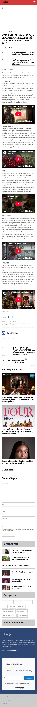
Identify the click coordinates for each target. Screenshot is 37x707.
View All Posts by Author (8, 338)
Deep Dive (19, 602)
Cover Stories (7, 602)
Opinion (12, 606)
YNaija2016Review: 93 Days (9, 324)
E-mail (3, 511)
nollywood (17, 323)
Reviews (9, 321)
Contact (4, 703)
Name (3, 504)
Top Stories (23, 616)
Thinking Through (15, 321)
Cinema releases (6, 323)
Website (4, 518)
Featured (4, 321)
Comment (5, 483)
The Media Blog (8, 611)
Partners (21, 606)
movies (13, 323)
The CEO (27, 323)
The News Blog (21, 611)
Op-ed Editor (9, 48)
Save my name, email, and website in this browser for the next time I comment (18, 529)
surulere (23, 323)
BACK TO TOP (8, 700)
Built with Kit (19, 687)
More (5, 606)
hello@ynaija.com (13, 650)
